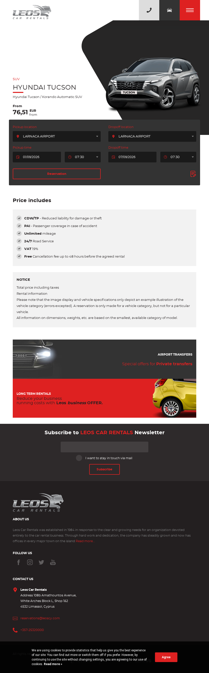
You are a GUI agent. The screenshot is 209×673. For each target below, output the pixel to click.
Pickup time (22, 147)
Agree (166, 657)
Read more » (52, 664)
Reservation (56, 173)
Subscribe (104, 469)
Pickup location (25, 127)
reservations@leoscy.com (40, 618)
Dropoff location (121, 127)
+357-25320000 (32, 630)
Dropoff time (118, 147)
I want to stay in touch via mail (108, 458)
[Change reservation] (193, 174)
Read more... (85, 541)
